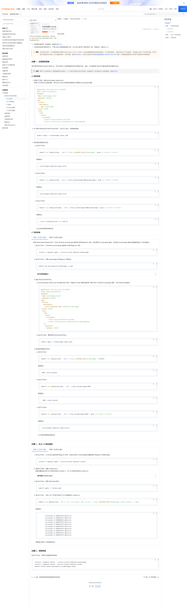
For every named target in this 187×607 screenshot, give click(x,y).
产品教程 (65, 19)
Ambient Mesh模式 (75, 19)
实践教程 (59, 19)
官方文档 (5, 14)
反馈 (98, 586)
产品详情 (155, 29)
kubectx (79, 54)
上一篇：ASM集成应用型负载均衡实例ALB (47, 577)
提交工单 (114, 71)
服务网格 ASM (14, 14)
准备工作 (59, 44)
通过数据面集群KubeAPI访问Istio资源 (107, 54)
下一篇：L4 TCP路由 (149, 577)
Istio (107, 47)
